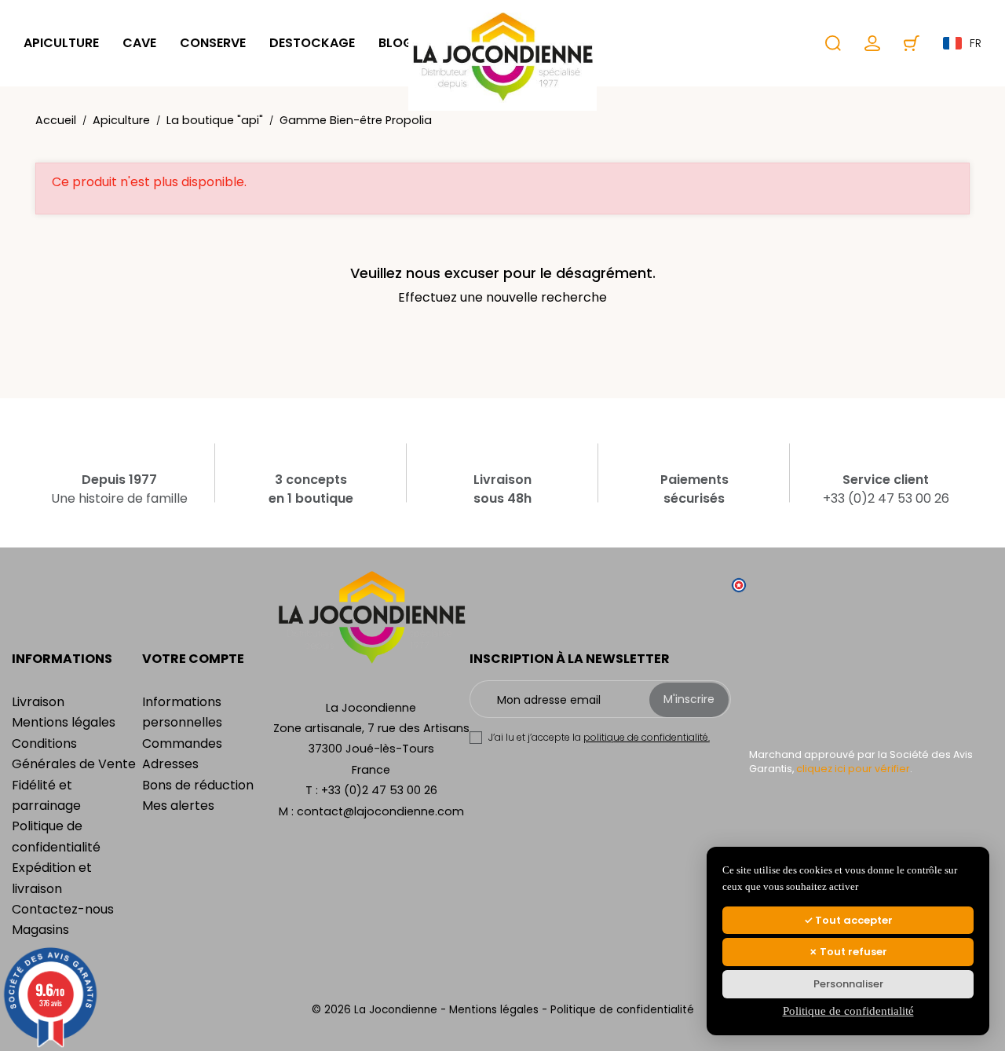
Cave (139, 43)
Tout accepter (853, 920)
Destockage (312, 43)
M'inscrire (688, 699)
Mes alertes (178, 805)
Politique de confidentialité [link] (848, 1011)
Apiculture (61, 43)
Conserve (213, 43)
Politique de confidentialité (622, 1009)
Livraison (38, 702)
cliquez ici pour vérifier (853, 768)
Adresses (170, 764)
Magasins (40, 930)
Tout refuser (852, 951)
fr (975, 43)
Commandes (182, 743)
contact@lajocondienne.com (380, 811)
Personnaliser (848, 983)
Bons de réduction (198, 785)
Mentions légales (63, 722)
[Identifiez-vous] (872, 43)
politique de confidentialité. (646, 737)
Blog (395, 43)
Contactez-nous (63, 909)
